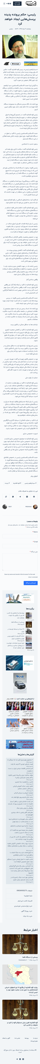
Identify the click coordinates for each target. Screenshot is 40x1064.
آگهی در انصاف (6, 1038)
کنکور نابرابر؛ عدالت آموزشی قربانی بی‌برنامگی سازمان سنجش (23, 787)
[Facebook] (33, 496)
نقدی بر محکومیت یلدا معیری (24, 782)
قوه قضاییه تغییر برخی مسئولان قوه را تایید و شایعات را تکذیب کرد (22, 1023)
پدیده (7, 483)
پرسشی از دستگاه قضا (17, 622)
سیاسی (11, 29)
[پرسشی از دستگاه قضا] (20, 944)
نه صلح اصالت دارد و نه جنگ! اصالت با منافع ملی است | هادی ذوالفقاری (21, 854)
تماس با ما (17, 1038)
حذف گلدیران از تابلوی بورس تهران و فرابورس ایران (15, 637)
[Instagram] (8, 3)
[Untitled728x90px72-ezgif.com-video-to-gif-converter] (20, 63)
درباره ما (35, 1038)
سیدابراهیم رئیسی (30, 483)
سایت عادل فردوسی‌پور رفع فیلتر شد (22, 797)
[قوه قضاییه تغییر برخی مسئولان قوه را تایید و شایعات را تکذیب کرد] (20, 1009)
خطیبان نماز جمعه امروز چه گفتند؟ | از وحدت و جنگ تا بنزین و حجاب (21, 831)
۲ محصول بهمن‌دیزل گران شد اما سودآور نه (20, 760)
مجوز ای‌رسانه (34, 1041)
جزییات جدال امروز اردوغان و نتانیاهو (22, 826)
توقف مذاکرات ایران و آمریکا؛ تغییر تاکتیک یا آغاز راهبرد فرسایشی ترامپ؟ (20, 776)
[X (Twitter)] (10, 3)
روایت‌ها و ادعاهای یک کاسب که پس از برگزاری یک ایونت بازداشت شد (15, 615)
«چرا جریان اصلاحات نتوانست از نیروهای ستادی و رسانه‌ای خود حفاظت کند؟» (15, 645)
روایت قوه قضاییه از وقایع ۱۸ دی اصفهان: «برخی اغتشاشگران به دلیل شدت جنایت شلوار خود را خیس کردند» (21, 990)
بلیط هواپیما (28, 896)
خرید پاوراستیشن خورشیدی (23, 906)
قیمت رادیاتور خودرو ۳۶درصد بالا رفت (22, 764)
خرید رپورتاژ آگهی (26, 911)
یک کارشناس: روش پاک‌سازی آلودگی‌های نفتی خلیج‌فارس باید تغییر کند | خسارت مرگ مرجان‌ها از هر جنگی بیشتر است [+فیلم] (21, 869)
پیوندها (27, 1038)
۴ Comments (23, 960)
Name (35, 532)
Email (35, 542)
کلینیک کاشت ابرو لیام (25, 901)
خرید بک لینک (27, 916)
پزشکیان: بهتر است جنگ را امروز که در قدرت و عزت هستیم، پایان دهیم (22, 878)
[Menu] (4, 4)
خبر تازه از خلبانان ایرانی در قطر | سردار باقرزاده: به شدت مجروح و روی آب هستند (20, 802)
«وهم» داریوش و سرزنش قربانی (23, 793)
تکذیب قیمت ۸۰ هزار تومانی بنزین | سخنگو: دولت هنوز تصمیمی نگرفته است (20, 860)
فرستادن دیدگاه (31, 583)
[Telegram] (6, 3)
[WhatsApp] (12, 496)
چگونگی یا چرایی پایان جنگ (25, 808)
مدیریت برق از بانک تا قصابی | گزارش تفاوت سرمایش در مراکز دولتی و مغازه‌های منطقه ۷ (20, 846)
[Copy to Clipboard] (5, 496)
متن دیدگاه (34, 552)
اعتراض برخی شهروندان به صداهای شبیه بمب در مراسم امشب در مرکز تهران (21, 820)
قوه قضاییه (17, 483)
